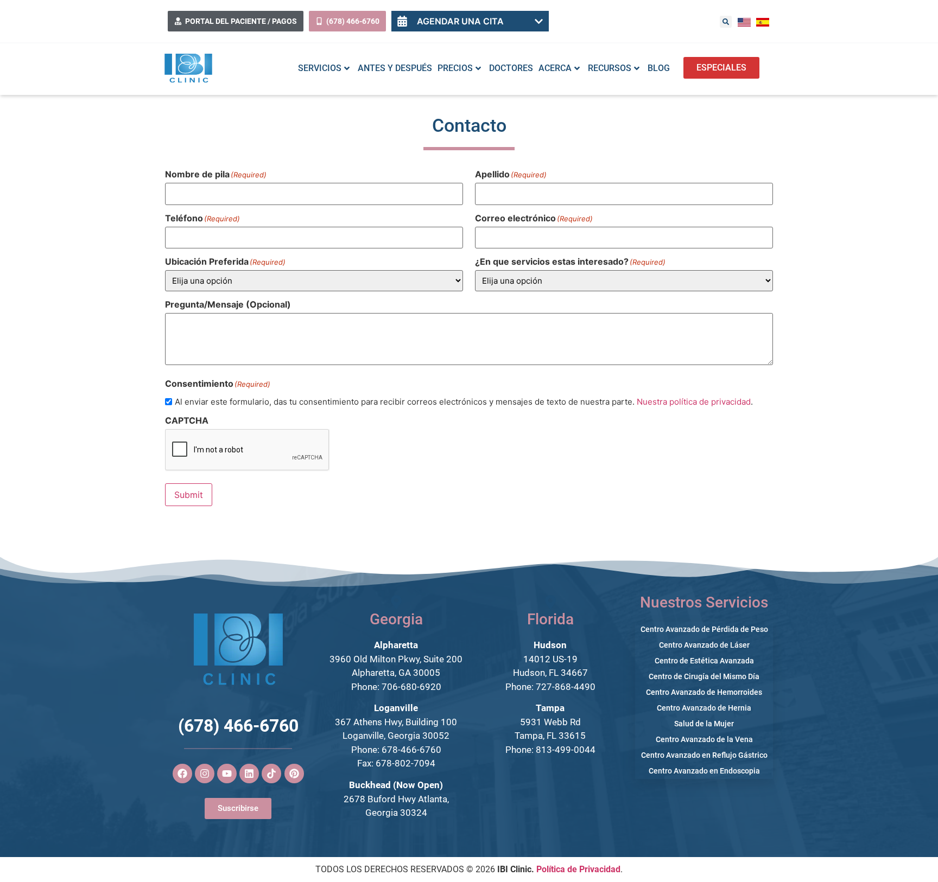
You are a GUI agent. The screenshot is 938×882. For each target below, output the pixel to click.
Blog (659, 68)
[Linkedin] (249, 773)
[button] (726, 22)
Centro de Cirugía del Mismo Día (704, 676)
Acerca (555, 68)
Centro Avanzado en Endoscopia (704, 770)
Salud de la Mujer (704, 723)
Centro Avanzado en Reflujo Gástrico (704, 755)
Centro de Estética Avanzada (704, 660)
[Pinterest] (294, 773)
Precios (455, 68)
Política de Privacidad (578, 869)
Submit (188, 494)
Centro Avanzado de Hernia (704, 708)
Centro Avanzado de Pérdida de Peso (704, 629)
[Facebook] (182, 773)
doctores (511, 68)
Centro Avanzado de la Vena (704, 739)
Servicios (319, 68)
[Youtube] (227, 773)
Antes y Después (395, 68)
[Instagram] (204, 773)
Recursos (609, 68)
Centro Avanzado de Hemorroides (704, 692)
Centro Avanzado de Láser (704, 645)
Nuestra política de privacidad (694, 402)
